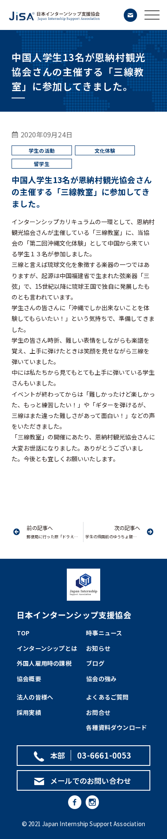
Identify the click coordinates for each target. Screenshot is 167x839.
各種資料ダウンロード (116, 727)
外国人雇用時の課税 (44, 663)
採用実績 (29, 712)
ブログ (95, 663)
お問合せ (98, 712)
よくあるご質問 (107, 697)
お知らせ (98, 648)
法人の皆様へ (35, 697)
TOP (23, 633)
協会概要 (29, 678)
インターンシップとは (47, 648)
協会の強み (101, 678)
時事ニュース (104, 633)
